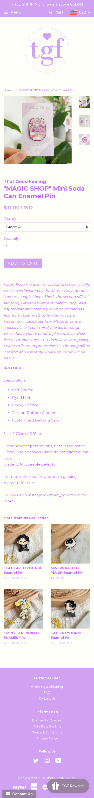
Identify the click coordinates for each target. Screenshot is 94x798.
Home (7, 90)
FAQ (47, 692)
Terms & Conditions (47, 732)
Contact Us (47, 698)
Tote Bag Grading (47, 726)
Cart (58, 12)
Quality (10, 218)
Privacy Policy (47, 738)
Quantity (11, 238)
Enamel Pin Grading (47, 720)
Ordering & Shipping (47, 686)
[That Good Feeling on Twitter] (36, 761)
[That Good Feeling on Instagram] (47, 761)
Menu (15, 12)
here (31, 482)
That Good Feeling (61, 778)
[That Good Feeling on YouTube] (58, 761)
